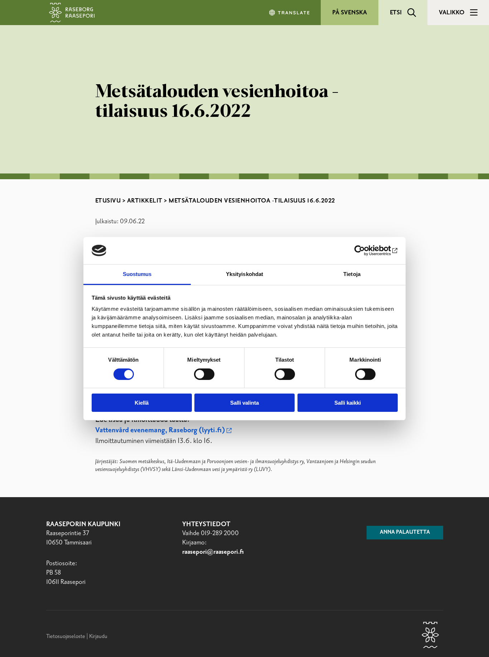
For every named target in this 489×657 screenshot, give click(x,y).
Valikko (451, 12)
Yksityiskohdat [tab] (244, 274)
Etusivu (108, 200)
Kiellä (142, 403)
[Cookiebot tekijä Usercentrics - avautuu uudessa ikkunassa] (366, 250)
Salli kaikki (347, 403)
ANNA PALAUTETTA (405, 532)
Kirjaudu (98, 636)
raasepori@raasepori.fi (213, 552)
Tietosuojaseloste (65, 636)
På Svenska (349, 12)
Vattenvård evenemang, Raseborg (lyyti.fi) (160, 430)
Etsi (396, 12)
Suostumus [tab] (137, 274)
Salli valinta (244, 403)
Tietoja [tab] (351, 274)
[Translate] (290, 13)
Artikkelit (145, 200)
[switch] (204, 374)
